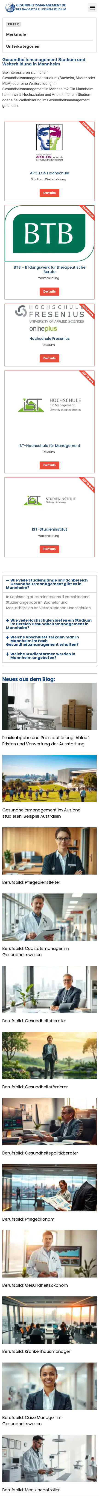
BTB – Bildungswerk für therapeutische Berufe (49, 269)
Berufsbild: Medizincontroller (31, 1490)
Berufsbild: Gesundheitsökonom (35, 1285)
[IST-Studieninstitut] (49, 500)
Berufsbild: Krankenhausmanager (36, 1351)
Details (49, 193)
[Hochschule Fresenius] (49, 318)
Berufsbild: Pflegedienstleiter (31, 882)
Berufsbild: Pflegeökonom (28, 1219)
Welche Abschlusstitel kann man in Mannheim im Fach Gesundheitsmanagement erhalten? (42, 640)
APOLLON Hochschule (49, 173)
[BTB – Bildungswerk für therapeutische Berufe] (49, 233)
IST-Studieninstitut (49, 529)
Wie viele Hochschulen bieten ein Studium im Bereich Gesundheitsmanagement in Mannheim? (49, 624)
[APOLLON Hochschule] (49, 144)
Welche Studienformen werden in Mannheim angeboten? (42, 655)
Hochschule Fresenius (49, 338)
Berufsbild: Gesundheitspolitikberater (40, 1153)
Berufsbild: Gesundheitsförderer (35, 1087)
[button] (92, 7)
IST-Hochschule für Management (49, 445)
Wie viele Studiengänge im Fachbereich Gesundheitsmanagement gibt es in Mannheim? (47, 584)
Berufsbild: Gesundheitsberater (34, 1021)
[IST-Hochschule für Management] (49, 405)
